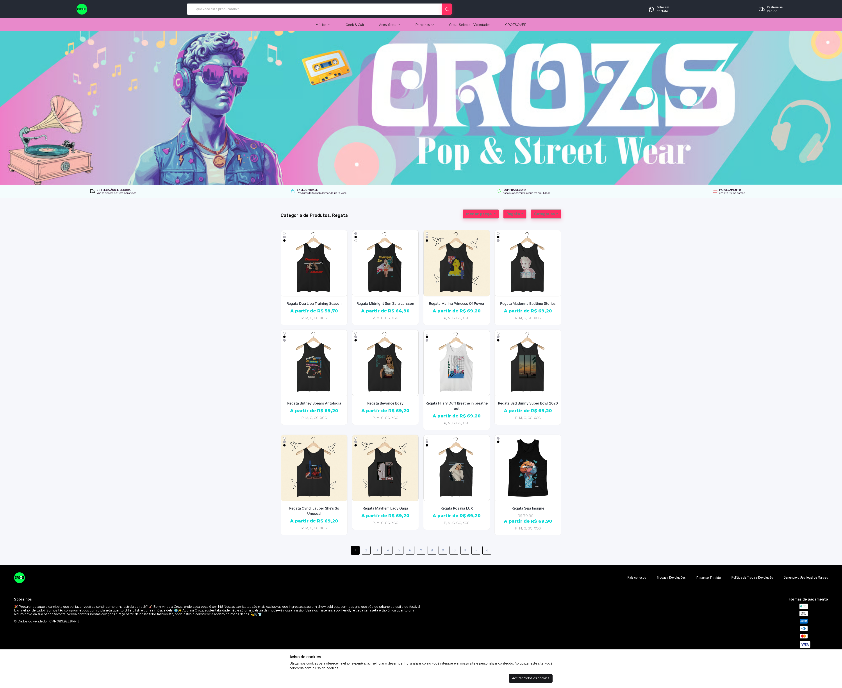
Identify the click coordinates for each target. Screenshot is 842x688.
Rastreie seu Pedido (776, 9)
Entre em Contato (662, 9)
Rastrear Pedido (708, 578)
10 (454, 550)
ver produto (314, 263)
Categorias (544, 214)
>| (486, 550)
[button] (323, 24)
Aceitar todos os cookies (530, 678)
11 (465, 550)
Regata (514, 214)
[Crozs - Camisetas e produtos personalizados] (82, 9)
